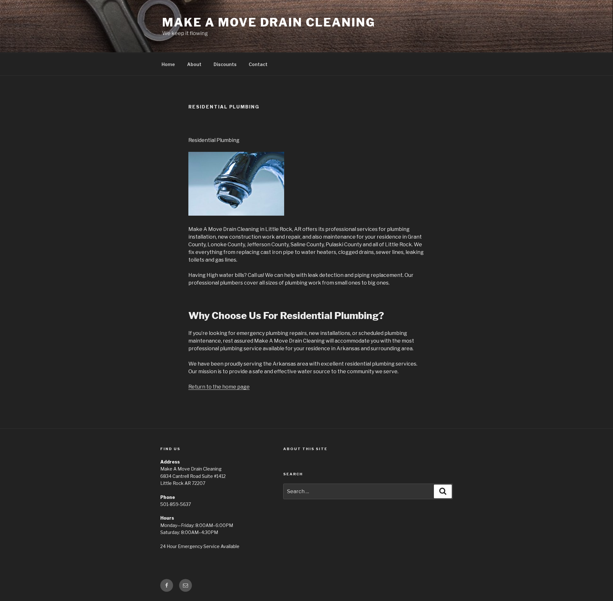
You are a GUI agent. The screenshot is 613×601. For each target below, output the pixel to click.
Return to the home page (219, 387)
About (194, 64)
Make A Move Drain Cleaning (268, 22)
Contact (258, 64)
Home (168, 64)
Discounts (225, 64)
